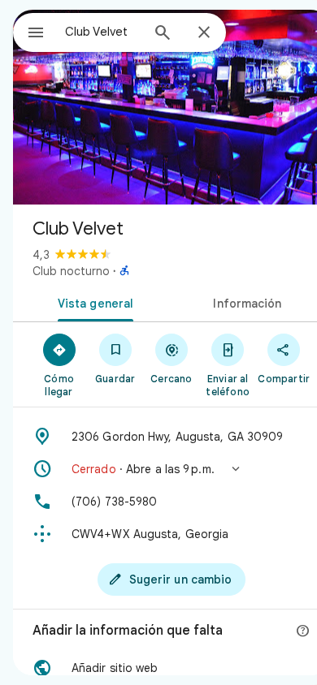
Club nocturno (71, 271)
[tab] (92, 301)
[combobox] (102, 31)
